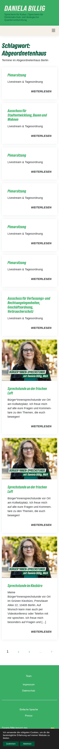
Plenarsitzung (17, 75)
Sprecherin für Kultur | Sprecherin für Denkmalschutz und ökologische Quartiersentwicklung (23, 17)
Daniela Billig (24, 8)
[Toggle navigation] (53, 30)
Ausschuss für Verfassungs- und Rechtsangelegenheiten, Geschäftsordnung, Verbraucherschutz (29, 305)
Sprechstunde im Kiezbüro (25, 586)
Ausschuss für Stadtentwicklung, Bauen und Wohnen (27, 115)
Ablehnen (27, 744)
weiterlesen (41, 91)
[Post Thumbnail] (29, 360)
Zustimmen (11, 744)
